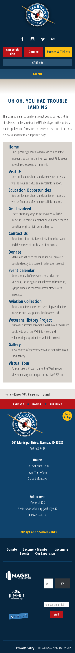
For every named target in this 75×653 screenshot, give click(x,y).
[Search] (62, 583)
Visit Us (15, 172)
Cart (37, 62)
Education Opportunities (30, 190)
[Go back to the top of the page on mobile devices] (67, 416)
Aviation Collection (25, 301)
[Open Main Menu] (37, 74)
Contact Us (18, 233)
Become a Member (36, 549)
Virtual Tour (19, 363)
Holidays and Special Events (37, 532)
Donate (33, 51)
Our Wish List (12, 51)
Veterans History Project (30, 320)
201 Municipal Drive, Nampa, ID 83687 (37, 442)
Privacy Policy (25, 648)
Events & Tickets (58, 51)
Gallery (15, 345)
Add (56, 614)
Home (14, 147)
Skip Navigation (5, 1)
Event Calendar (22, 270)
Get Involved (20, 209)
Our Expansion (45, 553)
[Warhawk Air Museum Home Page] (37, 26)
